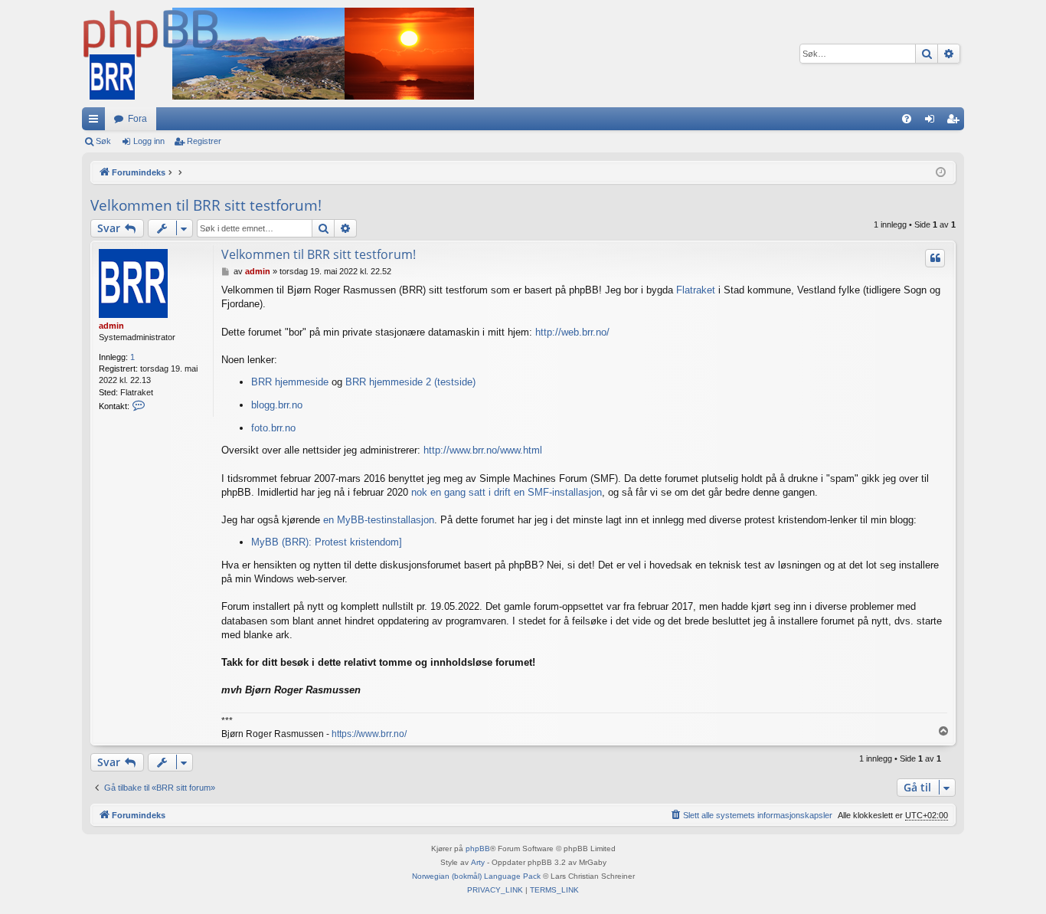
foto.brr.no (273, 428)
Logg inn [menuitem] (932, 121)
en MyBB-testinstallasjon (378, 520)
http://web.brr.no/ (572, 332)
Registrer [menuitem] (955, 121)
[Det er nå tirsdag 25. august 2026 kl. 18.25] (941, 173)
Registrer (204, 141)
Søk (103, 141)
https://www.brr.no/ (369, 734)
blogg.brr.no (276, 405)
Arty (478, 862)
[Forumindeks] (278, 53)
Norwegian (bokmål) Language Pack (476, 876)
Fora (137, 118)
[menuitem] (906, 118)
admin (111, 325)
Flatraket (695, 290)
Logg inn (149, 141)
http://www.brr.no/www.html (482, 450)
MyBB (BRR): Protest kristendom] (326, 542)
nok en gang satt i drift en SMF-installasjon (506, 492)
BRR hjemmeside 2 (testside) (410, 382)
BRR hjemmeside (290, 382)
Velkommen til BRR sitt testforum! (206, 205)
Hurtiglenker (96, 121)
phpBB (478, 848)
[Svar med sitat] (935, 258)
